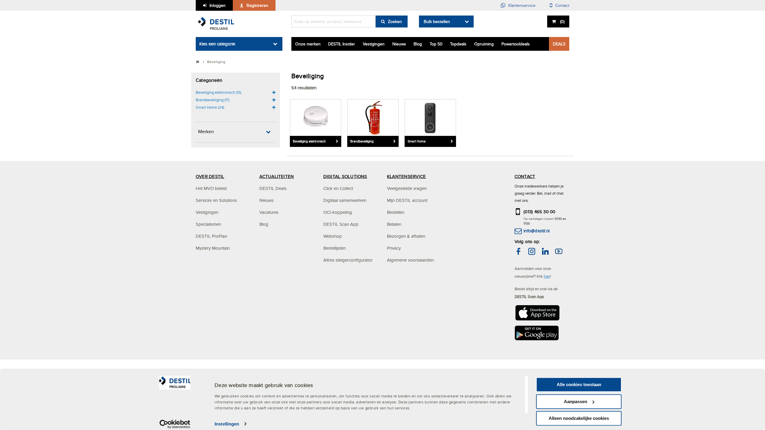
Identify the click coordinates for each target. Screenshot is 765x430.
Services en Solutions (216, 200)
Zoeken (395, 21)
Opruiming (484, 44)
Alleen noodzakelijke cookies (579, 418)
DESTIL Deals (273, 188)
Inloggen (217, 5)
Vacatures (269, 212)
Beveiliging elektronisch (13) (218, 92)
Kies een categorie (217, 44)
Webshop (332, 236)
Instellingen (227, 423)
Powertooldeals (515, 44)
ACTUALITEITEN (276, 176)
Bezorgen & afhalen (406, 236)
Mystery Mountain (213, 248)
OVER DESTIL (210, 176)
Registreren (257, 5)
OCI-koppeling (337, 212)
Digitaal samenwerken (344, 200)
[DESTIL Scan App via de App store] (537, 314)
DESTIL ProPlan (211, 236)
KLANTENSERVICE (406, 176)
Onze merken (308, 44)
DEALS (559, 44)
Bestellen (395, 212)
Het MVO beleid (211, 188)
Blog (418, 44)
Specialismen (208, 224)
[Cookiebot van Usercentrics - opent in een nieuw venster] (175, 424)
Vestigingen (374, 44)
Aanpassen (575, 401)
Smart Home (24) (210, 107)
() (562, 21)
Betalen (394, 224)
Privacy (394, 248)
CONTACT (525, 176)
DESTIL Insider (341, 44)
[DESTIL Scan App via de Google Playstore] (537, 334)
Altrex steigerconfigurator (348, 260)
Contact (562, 5)
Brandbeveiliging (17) (213, 99)
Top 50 (436, 44)
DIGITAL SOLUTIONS (345, 176)
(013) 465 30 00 (540, 211)
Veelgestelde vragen (407, 188)
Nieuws (399, 44)
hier (547, 276)
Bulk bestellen (437, 21)
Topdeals (458, 44)
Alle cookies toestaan (579, 384)
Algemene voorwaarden (410, 260)
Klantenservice (522, 5)
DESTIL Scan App (341, 224)
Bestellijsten (334, 248)
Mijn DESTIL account (407, 200)
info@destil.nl (537, 231)
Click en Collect (338, 188)
